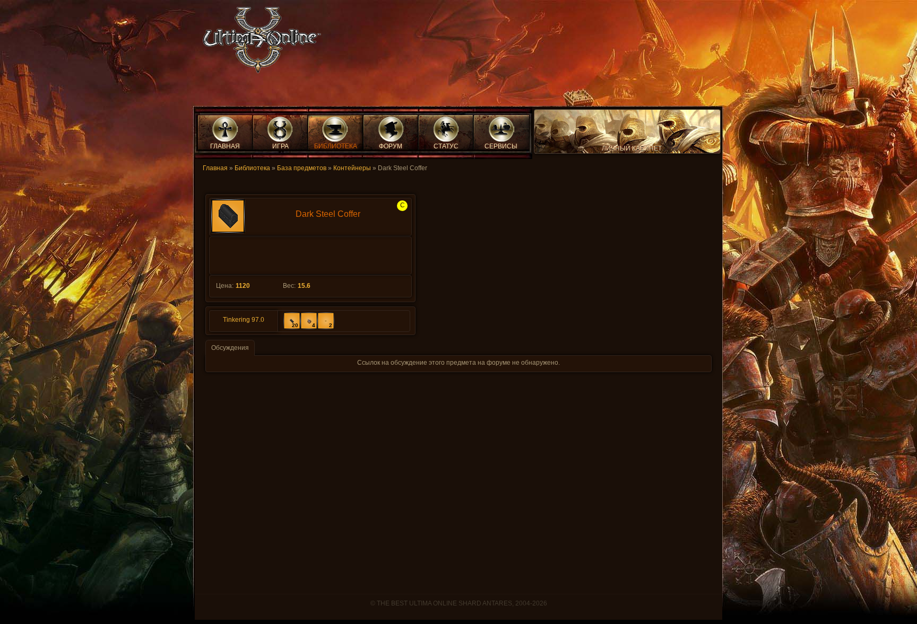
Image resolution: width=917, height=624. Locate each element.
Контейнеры (352, 168)
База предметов (301, 168)
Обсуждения (230, 347)
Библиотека (252, 168)
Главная (215, 168)
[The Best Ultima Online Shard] (258, 43)
